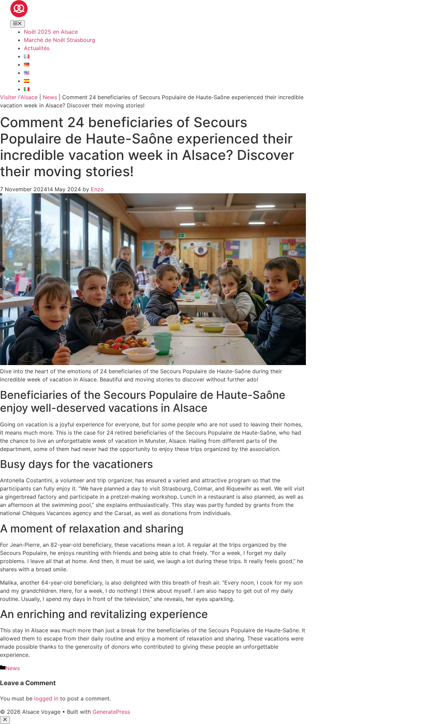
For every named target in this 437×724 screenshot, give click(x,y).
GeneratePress (111, 711)
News (50, 97)
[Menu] (17, 24)
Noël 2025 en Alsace (51, 31)
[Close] (5, 720)
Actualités (37, 48)
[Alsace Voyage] (19, 15)
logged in (46, 698)
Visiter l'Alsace (19, 97)
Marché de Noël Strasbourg (59, 39)
